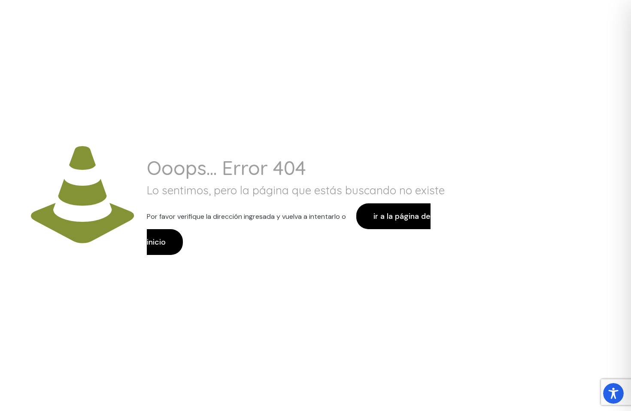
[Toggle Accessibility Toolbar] (613, 393)
